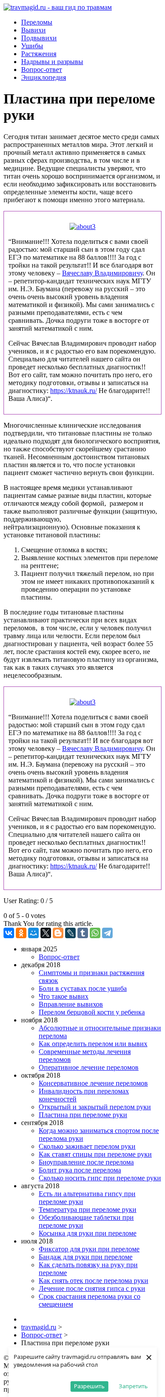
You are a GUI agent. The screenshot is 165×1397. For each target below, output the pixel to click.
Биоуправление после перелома (86, 1162)
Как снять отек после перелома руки (93, 1280)
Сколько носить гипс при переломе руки (100, 1178)
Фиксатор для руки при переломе (89, 1249)
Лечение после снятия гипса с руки (92, 1288)
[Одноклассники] (21, 933)
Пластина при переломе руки (83, 1114)
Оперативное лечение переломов (89, 1067)
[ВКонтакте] (9, 933)
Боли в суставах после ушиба (83, 988)
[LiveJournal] (70, 933)
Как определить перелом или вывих (93, 1043)
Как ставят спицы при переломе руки (95, 1154)
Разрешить (89, 1386)
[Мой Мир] (33, 933)
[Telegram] (107, 933)
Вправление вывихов (71, 1004)
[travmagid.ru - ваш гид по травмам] (58, 7)
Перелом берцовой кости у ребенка (92, 1012)
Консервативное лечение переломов (93, 1083)
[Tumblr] (82, 933)
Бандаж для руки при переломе (85, 1257)
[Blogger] (58, 933)
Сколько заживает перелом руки (87, 1146)
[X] (45, 933)
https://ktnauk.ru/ (73, 390)
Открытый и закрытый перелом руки (95, 1107)
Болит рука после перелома (80, 1170)
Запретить (133, 1386)
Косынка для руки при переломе (87, 1233)
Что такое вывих (63, 996)
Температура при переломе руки (87, 1209)
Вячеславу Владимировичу (102, 273)
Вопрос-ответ (59, 957)
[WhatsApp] (95, 933)
